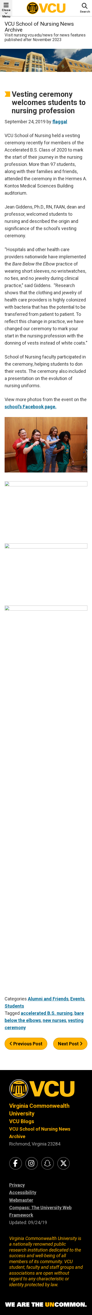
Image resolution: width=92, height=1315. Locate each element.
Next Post (69, 1043)
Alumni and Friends (48, 998)
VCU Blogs (21, 1121)
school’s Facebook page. (30, 406)
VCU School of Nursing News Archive (39, 27)
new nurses (54, 1020)
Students (14, 1006)
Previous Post (27, 1043)
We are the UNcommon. (46, 1304)
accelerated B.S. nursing (47, 1013)
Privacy (17, 1185)
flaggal (59, 121)
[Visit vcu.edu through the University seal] (46, 1090)
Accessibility (22, 1192)
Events (77, 998)
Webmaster (21, 1200)
